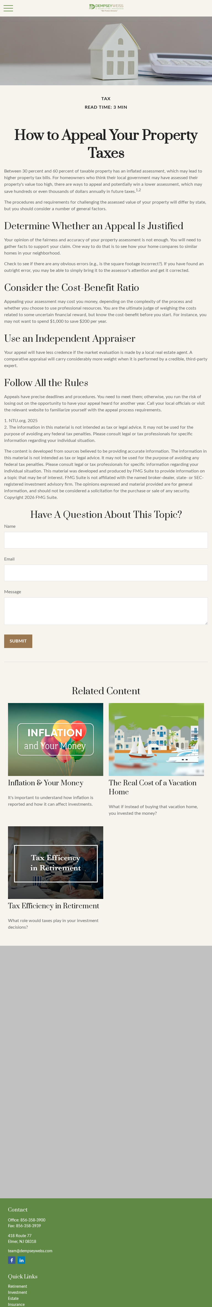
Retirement (17, 1287)
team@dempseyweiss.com (30, 1251)
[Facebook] (11, 1260)
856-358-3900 (32, 1220)
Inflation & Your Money (45, 783)
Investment (17, 1293)
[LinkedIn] (21, 1260)
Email (9, 559)
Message (12, 592)
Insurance (16, 1305)
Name (9, 526)
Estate (13, 1299)
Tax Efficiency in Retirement (53, 906)
